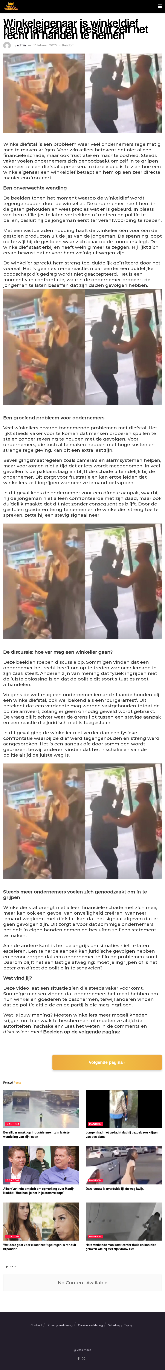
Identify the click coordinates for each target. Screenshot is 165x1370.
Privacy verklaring (60, 1325)
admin (21, 45)
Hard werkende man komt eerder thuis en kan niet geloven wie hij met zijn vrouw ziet (121, 1247)
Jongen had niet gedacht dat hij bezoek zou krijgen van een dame (122, 1134)
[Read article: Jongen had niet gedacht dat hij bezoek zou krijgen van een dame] (124, 1109)
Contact (36, 1325)
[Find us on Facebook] (78, 1358)
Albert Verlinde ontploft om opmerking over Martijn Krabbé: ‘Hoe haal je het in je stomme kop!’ (39, 1190)
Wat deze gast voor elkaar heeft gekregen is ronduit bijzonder (39, 1247)
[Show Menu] (160, 6)
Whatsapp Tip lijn (120, 1325)
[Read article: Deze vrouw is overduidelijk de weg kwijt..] (124, 1165)
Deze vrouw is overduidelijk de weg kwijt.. (115, 1188)
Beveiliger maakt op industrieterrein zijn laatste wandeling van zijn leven (36, 1134)
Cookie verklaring (90, 1325)
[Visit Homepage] (10, 6)
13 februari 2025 (45, 45)
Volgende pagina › (107, 1062)
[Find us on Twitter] (83, 1358)
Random (68, 45)
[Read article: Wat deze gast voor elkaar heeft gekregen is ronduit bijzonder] (41, 1222)
